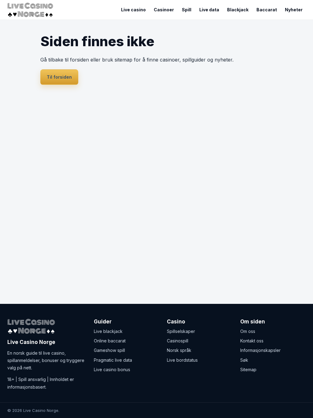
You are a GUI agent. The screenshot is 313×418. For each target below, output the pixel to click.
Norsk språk (179, 350)
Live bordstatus (182, 360)
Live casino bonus (112, 369)
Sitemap (248, 369)
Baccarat (266, 9)
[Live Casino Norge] (31, 9)
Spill (186, 9)
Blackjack (238, 9)
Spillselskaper (181, 331)
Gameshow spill (109, 350)
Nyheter (294, 9)
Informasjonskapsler (260, 350)
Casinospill (177, 340)
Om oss (247, 331)
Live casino (133, 9)
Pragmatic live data (113, 360)
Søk (244, 360)
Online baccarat (110, 340)
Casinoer (164, 9)
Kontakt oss (251, 340)
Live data (209, 9)
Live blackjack (108, 331)
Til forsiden (59, 77)
